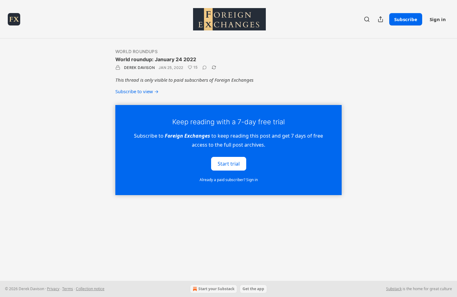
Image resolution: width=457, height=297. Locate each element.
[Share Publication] (380, 19)
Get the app (253, 288)
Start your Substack (216, 288)
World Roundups (136, 51)
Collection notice (90, 288)
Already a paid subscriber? (229, 179)
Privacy (53, 288)
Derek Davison (139, 67)
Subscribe (405, 19)
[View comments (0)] (205, 67)
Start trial (229, 163)
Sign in (438, 19)
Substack (394, 288)
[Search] (367, 19)
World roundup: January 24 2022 (155, 59)
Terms (67, 288)
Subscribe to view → (137, 91)
